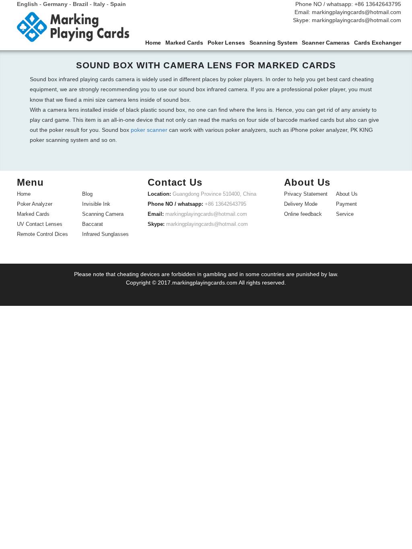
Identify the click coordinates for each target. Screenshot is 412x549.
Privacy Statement (306, 194)
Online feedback (303, 214)
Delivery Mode (300, 204)
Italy (99, 4)
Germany (55, 4)
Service (345, 214)
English (27, 4)
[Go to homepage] (73, 29)
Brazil (80, 4)
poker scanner (149, 130)
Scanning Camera (103, 214)
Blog (87, 194)
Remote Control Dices (42, 234)
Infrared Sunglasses (105, 234)
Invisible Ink (96, 204)
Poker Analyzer (34, 204)
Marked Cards (33, 214)
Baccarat (92, 224)
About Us (347, 194)
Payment (346, 204)
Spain (118, 4)
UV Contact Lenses (39, 224)
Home (24, 194)
